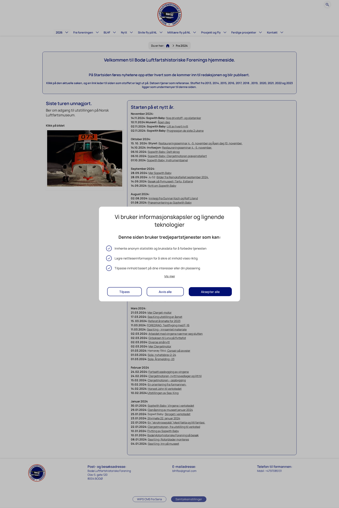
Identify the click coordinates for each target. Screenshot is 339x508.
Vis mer (169, 276)
